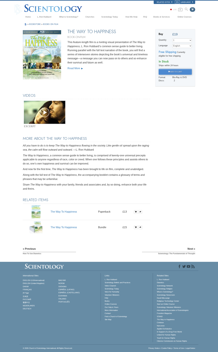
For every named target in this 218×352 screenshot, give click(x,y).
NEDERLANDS (29, 306)
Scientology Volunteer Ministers (169, 307)
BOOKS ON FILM (50, 24)
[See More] (140, 212)
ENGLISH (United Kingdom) (33, 283)
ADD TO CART (176, 72)
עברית (26, 293)
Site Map (108, 319)
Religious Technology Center (168, 301)
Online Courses (184, 17)
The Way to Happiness (166, 319)
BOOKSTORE (35, 24)
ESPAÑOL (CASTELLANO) (69, 293)
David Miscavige (163, 298)
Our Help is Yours (111, 307)
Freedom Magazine (164, 313)
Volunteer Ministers (112, 295)
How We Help (131, 17)
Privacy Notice (154, 348)
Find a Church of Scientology (116, 316)
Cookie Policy (166, 348)
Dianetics (160, 282)
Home (28, 17)
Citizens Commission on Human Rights (172, 341)
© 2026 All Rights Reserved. (47, 348)
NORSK (61, 283)
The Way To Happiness (64, 211)
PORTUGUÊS (64, 302)
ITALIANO (62, 299)
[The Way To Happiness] (36, 211)
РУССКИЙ (27, 299)
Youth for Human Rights (166, 338)
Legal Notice (190, 348)
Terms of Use (178, 348)
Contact (108, 313)
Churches (89, 17)
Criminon (160, 322)
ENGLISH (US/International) (34, 280)
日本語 (25, 296)
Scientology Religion (164, 289)
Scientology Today (109, 17)
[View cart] (192, 9)
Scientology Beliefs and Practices (117, 282)
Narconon (161, 326)
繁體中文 (26, 302)
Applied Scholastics (164, 329)
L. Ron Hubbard (44, 17)
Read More (74, 68)
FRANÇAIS (27, 289)
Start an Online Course (166, 304)
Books (107, 301)
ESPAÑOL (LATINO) (66, 289)
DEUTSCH (27, 309)
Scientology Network (165, 286)
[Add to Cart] (136, 212)
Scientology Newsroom (166, 295)
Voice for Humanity (112, 292)
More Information (111, 310)
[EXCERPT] (44, 112)
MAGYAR (62, 280)
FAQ (145, 17)
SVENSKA (62, 286)
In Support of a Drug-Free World (169, 332)
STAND (160, 316)
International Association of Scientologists (173, 310)
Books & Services (161, 17)
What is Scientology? (68, 17)
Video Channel (110, 286)
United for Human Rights (166, 335)
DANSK (26, 286)
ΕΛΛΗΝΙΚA (62, 296)
